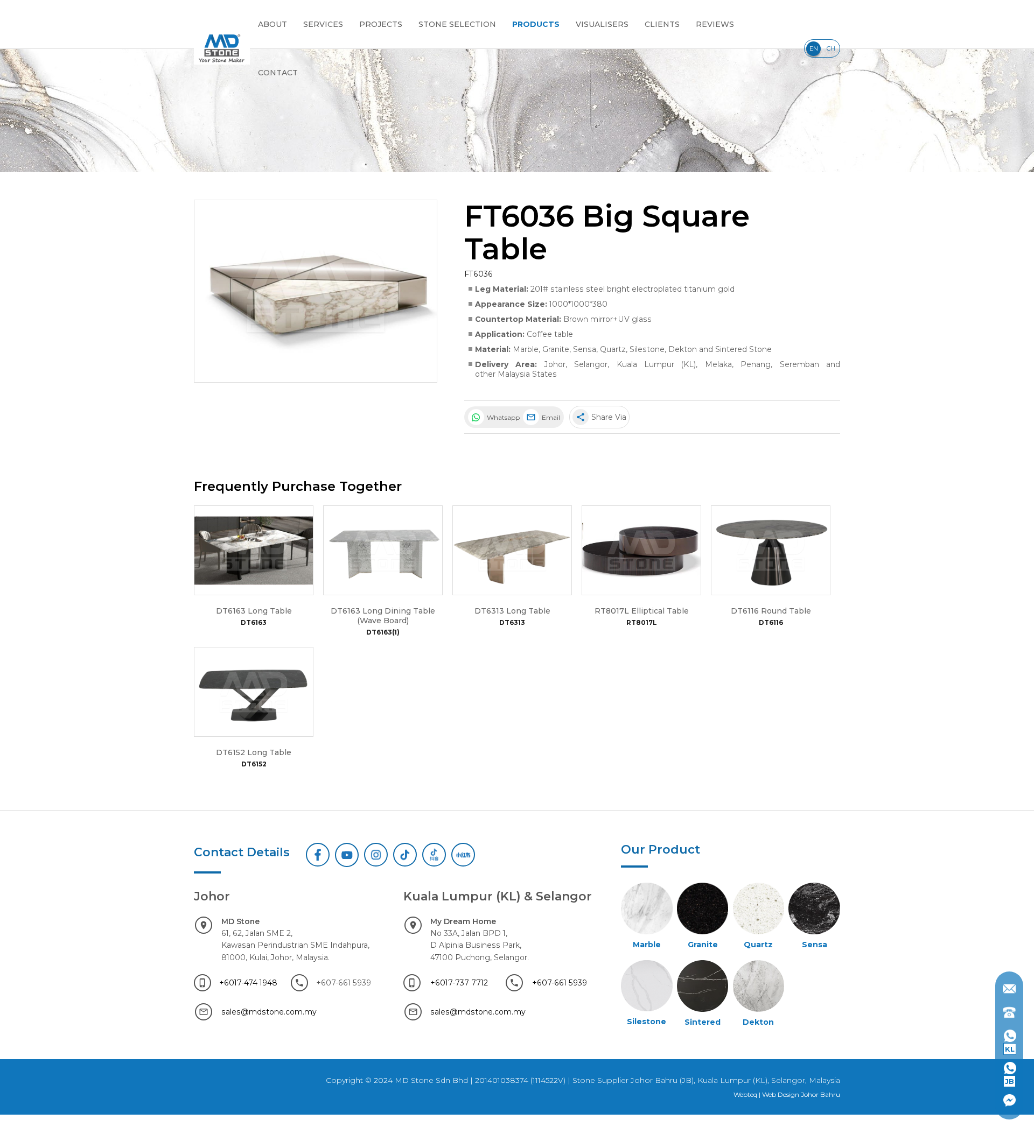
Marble (526, 349)
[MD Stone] (222, 48)
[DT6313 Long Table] (512, 550)
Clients (662, 24)
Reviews (715, 24)
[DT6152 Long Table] (253, 691)
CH (831, 48)
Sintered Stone (743, 349)
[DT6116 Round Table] (770, 550)
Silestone (647, 349)
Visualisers (602, 24)
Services (323, 24)
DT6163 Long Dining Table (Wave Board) (383, 615)
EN (813, 48)
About (272, 24)
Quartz (613, 349)
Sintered (702, 1022)
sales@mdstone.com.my (269, 1012)
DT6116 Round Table (771, 611)
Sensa (584, 349)
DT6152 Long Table (253, 752)
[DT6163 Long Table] (253, 550)
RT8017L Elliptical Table (642, 611)
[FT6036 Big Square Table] (315, 291)
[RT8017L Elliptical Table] (641, 550)
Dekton (682, 349)
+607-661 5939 (559, 983)
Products (536, 24)
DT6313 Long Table (512, 611)
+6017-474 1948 (248, 983)
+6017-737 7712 (459, 983)
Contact (278, 73)
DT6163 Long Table (254, 611)
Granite (555, 349)
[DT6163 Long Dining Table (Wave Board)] (383, 550)
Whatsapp (502, 417)
